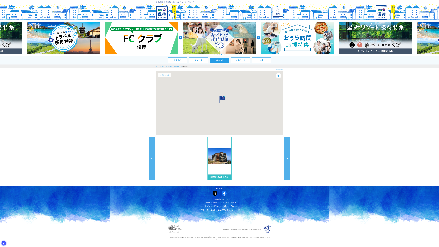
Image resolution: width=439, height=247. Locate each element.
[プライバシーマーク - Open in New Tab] (267, 229)
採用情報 (206, 237)
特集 (261, 60)
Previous (180, 38)
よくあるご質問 (228, 202)
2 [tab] (217, 54)
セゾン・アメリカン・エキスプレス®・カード (218, 210)
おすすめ (177, 60)
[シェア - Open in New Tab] (224, 193)
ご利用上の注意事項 (210, 202)
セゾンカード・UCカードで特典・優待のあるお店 (169, 66)
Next (258, 38)
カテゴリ (198, 60)
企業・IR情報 (182, 237)
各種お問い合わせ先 (174, 232)
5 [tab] (224, 54)
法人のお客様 (173, 237)
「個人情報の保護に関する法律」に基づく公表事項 (244, 237)
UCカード (228, 206)
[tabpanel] (219, 38)
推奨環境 (212, 237)
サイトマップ (219, 239)
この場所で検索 (164, 75)
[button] (222, 99)
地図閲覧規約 (279, 69)
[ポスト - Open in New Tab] (215, 193)
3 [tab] (219, 54)
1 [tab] (214, 54)
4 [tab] (221, 54)
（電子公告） (189, 237)
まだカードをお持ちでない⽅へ (218, 199)
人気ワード (240, 60)
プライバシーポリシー (222, 237)
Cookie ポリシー (265, 237)
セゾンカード (210, 206)
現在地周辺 (219, 60)
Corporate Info (199, 237)
